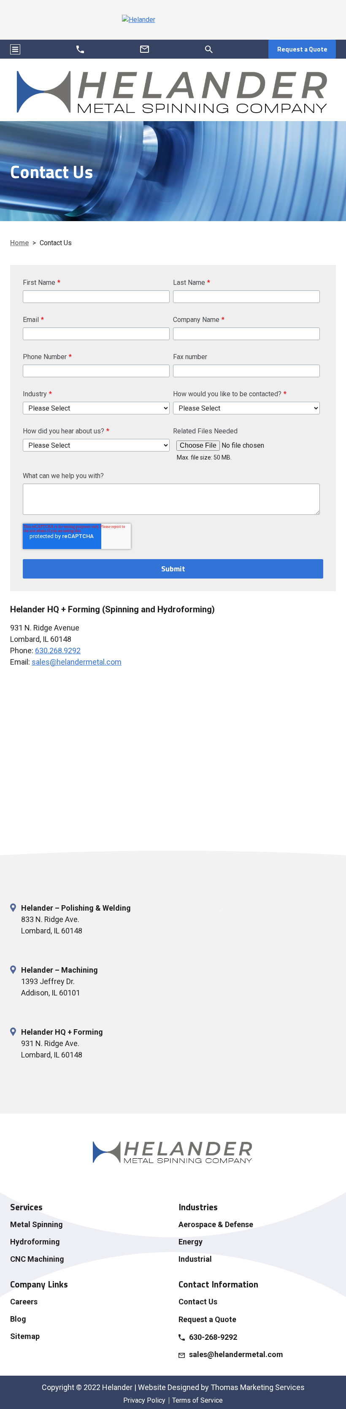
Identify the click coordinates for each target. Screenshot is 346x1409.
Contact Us (197, 1301)
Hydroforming (35, 1241)
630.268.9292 (58, 650)
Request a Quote (302, 49)
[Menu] (15, 49)
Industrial (195, 1259)
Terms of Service (197, 1400)
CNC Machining (37, 1259)
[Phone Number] (80, 49)
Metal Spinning (36, 1224)
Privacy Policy (144, 1400)
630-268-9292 (213, 1337)
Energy (190, 1241)
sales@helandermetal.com (77, 661)
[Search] (209, 49)
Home (19, 243)
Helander (117, 1387)
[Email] (144, 49)
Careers (24, 1301)
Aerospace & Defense (215, 1224)
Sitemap (25, 1336)
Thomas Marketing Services (258, 1387)
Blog (18, 1318)
